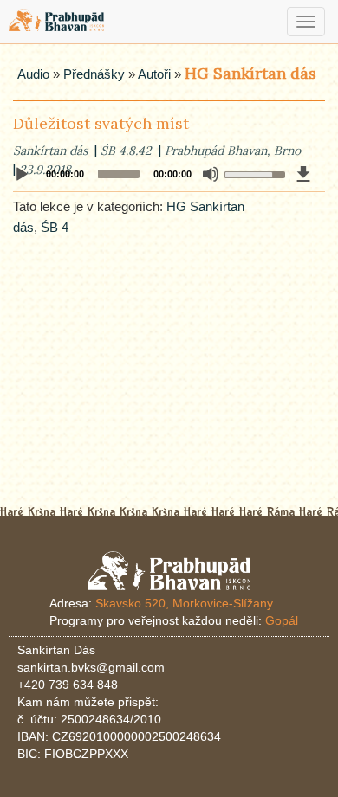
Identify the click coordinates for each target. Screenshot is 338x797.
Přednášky (94, 74)
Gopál (281, 620)
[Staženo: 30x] (303, 174)
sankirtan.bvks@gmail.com (91, 667)
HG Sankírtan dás (250, 73)
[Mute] (210, 174)
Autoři (154, 74)
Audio (33, 74)
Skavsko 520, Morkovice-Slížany (184, 603)
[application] (169, 174)
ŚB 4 (54, 227)
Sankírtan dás (50, 150)
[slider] (251, 173)
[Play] (21, 174)
